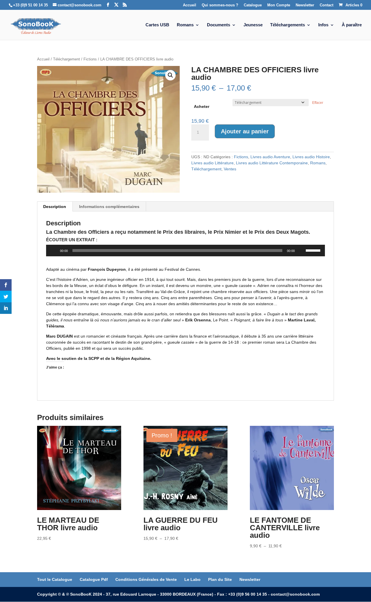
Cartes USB (157, 25)
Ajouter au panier (245, 131)
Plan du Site (220, 579)
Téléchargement (66, 59)
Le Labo (192, 579)
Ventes (230, 169)
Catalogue (253, 5)
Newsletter (305, 5)
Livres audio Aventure (270, 156)
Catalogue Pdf (94, 579)
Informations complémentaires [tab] (109, 206)
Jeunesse (253, 25)
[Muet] (301, 250)
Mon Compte (278, 5)
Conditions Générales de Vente (146, 579)
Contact (326, 5)
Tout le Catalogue (54, 579)
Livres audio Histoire (311, 156)
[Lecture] (54, 250)
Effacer (317, 102)
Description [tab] (54, 206)
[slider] (314, 250)
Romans (185, 25)
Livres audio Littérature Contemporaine (272, 163)
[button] (170, 75)
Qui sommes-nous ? (220, 5)
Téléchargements (287, 25)
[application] (185, 250)
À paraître (352, 25)
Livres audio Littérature (212, 163)
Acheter (201, 106)
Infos (323, 25)
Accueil (189, 5)
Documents (218, 25)
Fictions (90, 59)
